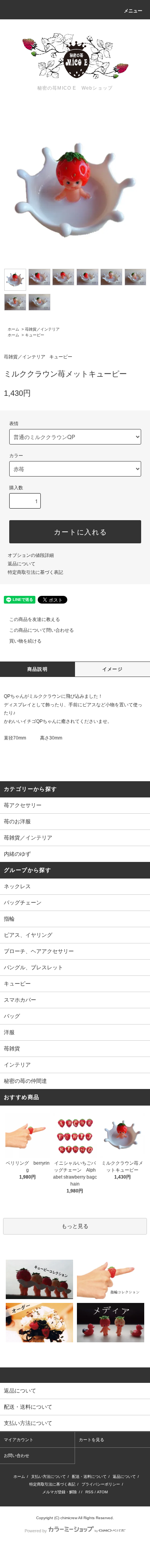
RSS (89, 1492)
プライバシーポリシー (101, 1484)
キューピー (34, 335)
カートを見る (91, 1439)
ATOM (102, 1492)
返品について (21, 564)
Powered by (36, 1530)
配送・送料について (89, 1476)
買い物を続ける (25, 641)
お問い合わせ (16, 1455)
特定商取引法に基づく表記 (35, 572)
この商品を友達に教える (34, 619)
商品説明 (37, 669)
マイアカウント (18, 1439)
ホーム (13, 329)
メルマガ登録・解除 (59, 1492)
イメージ (112, 669)
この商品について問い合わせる (41, 630)
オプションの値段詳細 (31, 555)
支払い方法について (48, 1476)
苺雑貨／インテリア (42, 329)
